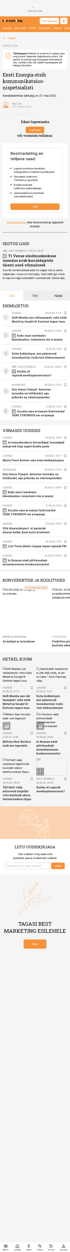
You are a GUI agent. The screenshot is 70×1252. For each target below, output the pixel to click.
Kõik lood (20, 28)
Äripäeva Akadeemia (14, 636)
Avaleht (7, 28)
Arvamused (19, 384)
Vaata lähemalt (16, 222)
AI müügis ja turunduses (19, 641)
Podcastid (44, 28)
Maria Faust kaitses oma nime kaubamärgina (33, 460)
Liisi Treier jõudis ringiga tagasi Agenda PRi (37, 546)
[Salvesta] (65, 313)
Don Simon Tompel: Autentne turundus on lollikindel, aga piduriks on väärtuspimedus (31, 393)
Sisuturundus (18, 250)
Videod (57, 28)
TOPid (32, 28)
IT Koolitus (59, 636)
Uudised (16, 313)
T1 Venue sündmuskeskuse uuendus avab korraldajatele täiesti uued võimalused (29, 260)
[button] (27, 866)
